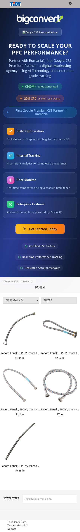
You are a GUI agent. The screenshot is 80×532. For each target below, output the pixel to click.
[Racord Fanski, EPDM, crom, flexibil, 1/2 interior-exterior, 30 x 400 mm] (20, 329)
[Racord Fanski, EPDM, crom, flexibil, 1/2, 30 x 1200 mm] (60, 385)
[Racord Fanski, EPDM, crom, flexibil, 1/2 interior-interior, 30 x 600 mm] (60, 329)
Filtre (48, 300)
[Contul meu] (74, 4)
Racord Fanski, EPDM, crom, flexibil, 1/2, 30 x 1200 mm (60, 409)
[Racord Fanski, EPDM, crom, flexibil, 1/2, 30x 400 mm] (20, 441)
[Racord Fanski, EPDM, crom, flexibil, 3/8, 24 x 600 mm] (20, 385)
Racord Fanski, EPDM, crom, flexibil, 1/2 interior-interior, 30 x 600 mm (60, 353)
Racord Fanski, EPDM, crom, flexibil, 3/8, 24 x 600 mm (20, 409)
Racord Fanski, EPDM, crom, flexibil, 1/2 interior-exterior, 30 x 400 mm (20, 353)
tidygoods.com (11, 281)
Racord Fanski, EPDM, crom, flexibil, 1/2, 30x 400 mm (20, 466)
